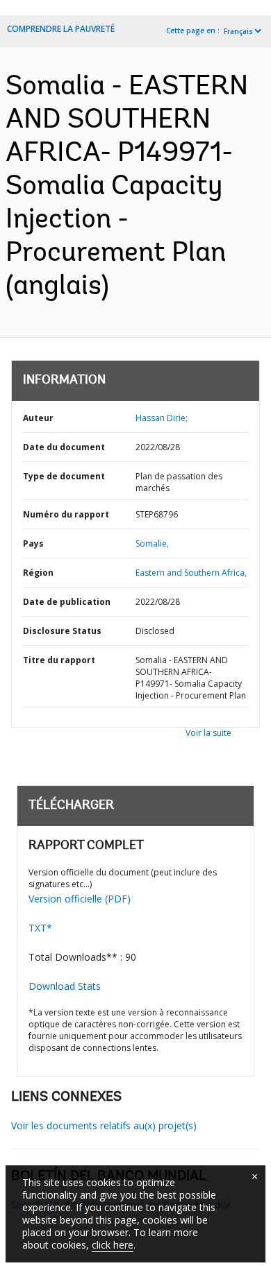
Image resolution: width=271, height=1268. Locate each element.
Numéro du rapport (66, 514)
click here (112, 1244)
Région (38, 573)
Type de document (64, 476)
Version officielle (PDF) (79, 898)
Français (238, 31)
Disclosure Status (62, 631)
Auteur (38, 418)
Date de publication (66, 602)
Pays (33, 543)
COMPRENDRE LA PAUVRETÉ (61, 29)
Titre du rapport (59, 660)
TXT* (40, 927)
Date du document (64, 447)
